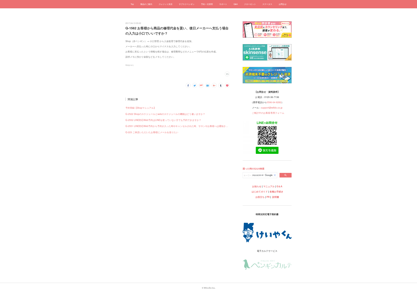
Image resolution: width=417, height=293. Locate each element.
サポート (223, 4)
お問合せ (283, 4)
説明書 (275, 196)
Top (132, 4)
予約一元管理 (207, 4)
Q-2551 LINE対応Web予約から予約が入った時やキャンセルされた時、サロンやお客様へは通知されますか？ (177, 126)
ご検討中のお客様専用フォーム (268, 112)
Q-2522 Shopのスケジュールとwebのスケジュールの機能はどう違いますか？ (165, 114)
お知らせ (256, 186)
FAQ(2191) (129, 65)
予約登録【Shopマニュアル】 (140, 107)
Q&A (236, 4)
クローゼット (250, 4)
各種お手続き (276, 191)
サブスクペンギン (186, 4)
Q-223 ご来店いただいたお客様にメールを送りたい (151, 132)
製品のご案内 (146, 4)
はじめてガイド (259, 191)
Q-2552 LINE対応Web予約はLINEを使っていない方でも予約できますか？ (163, 120)
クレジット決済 (165, 4)
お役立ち (260, 196)
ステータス (267, 4)
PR (268, 196)
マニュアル (269, 186)
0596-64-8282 (274, 102)
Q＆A (279, 186)
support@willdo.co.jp (271, 107)
